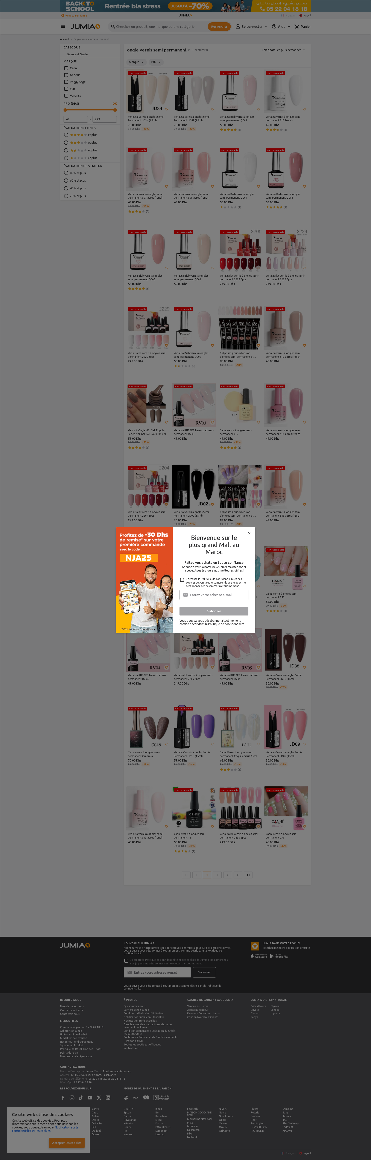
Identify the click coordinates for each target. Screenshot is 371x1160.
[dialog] (185, 580)
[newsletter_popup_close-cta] (249, 533)
